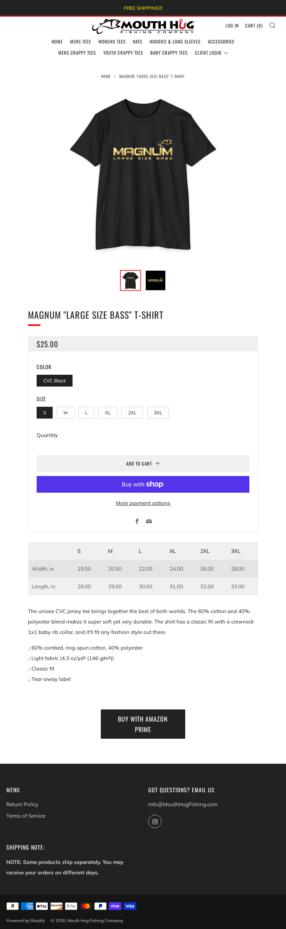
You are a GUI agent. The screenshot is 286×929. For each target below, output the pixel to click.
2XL (132, 412)
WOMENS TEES (112, 41)
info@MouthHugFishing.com (182, 804)
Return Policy (22, 804)
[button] (130, 280)
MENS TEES (80, 41)
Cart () (254, 25)
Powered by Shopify (25, 920)
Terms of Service (25, 815)
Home (106, 76)
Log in (232, 25)
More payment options (143, 503)
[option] (143, 175)
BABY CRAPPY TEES (169, 52)
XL (108, 412)
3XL (158, 412)
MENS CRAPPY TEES (77, 52)
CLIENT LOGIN (208, 52)
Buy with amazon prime (143, 724)
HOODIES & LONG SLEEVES (175, 41)
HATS (137, 41)
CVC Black (54, 380)
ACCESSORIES (221, 41)
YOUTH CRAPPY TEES (123, 52)
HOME (57, 41)
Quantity (47, 435)
